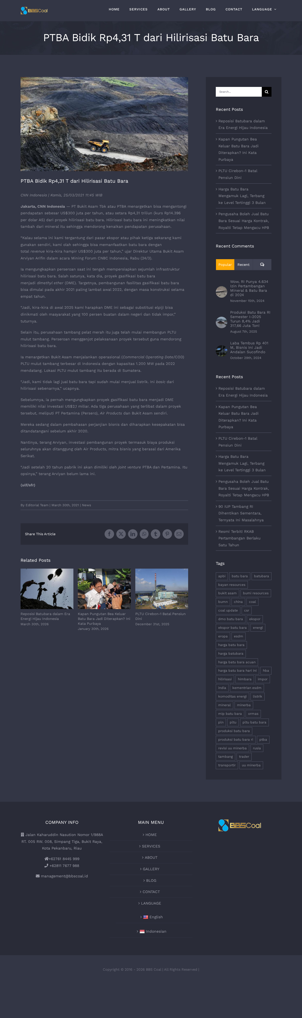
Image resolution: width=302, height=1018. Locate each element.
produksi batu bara (234, 731)
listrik (257, 696)
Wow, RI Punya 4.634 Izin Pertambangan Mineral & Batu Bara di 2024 (249, 288)
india (222, 688)
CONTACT (151, 892)
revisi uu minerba (232, 748)
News (86, 505)
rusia (257, 748)
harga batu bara (231, 645)
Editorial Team (37, 505)
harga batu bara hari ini (237, 671)
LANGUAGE (151, 903)
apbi (222, 576)
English (156, 917)
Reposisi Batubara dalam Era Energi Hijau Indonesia (47, 589)
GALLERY (151, 869)
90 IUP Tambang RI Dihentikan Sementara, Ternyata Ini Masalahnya (241, 513)
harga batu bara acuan (237, 662)
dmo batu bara (230, 619)
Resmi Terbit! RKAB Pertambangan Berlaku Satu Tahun (239, 538)
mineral (224, 705)
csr (246, 610)
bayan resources (231, 585)
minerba (244, 705)
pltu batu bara (254, 722)
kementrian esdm (247, 688)
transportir (227, 765)
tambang (225, 757)
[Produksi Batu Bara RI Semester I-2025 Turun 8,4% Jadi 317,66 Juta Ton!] (221, 320)
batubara (261, 576)
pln (221, 722)
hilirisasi (225, 679)
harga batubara (230, 654)
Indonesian (156, 931)
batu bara (240, 576)
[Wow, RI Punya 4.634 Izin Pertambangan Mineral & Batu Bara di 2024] (221, 289)
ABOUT (151, 857)
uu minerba (251, 765)
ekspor (254, 619)
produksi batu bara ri (235, 740)
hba (266, 671)
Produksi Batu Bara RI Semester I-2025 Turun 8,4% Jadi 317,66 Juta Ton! (250, 319)
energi (258, 628)
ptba (263, 740)
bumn (223, 602)
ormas (253, 714)
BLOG (151, 880)
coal (252, 602)
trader (244, 757)
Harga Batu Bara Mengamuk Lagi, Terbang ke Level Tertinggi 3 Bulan (242, 196)
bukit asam (227, 593)
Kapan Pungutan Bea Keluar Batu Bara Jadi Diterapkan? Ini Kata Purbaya (104, 589)
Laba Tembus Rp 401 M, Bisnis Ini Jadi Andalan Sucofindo (249, 347)
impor (263, 679)
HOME (151, 834)
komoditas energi (232, 696)
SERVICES (151, 846)
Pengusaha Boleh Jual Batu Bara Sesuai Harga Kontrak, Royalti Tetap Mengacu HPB (243, 221)
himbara (245, 679)
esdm (238, 636)
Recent (243, 265)
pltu (233, 722)
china (238, 602)
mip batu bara (230, 714)
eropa (223, 636)
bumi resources (256, 593)
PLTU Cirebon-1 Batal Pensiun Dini (161, 589)
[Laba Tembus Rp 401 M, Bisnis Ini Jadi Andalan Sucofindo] (221, 348)
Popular (225, 265)
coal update (228, 610)
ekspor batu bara (232, 628)
